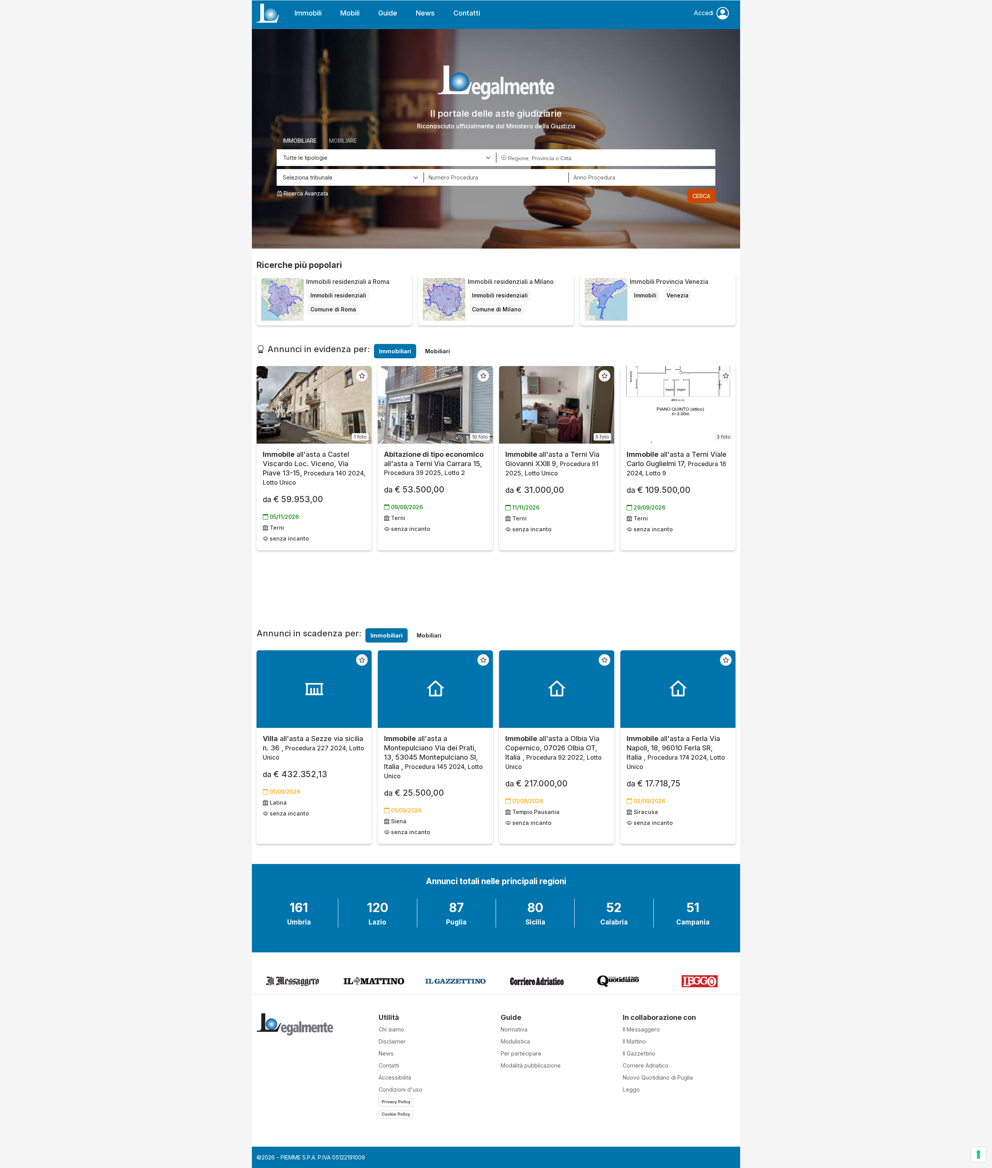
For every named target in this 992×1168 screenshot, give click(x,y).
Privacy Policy (396, 1101)
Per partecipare (521, 1053)
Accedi (703, 13)
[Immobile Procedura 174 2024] (677, 689)
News (425, 13)
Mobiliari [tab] (437, 351)
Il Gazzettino (639, 1053)
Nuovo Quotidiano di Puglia (658, 1077)
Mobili (350, 13)
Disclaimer (392, 1041)
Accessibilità (395, 1077)
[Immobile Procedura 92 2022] (556, 689)
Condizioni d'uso (400, 1089)
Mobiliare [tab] (343, 140)
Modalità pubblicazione (531, 1065)
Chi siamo (391, 1029)
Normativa (514, 1029)
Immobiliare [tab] (300, 140)
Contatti (466, 13)
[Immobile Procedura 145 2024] (435, 689)
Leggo (631, 1089)
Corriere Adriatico (645, 1065)
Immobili (308, 13)
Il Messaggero (641, 1029)
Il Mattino (634, 1041)
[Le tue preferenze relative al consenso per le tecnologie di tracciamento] (978, 1154)
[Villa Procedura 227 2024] (314, 689)
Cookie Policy (396, 1114)
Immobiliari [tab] (395, 351)
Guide (387, 13)
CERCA (701, 196)
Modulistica (515, 1041)
